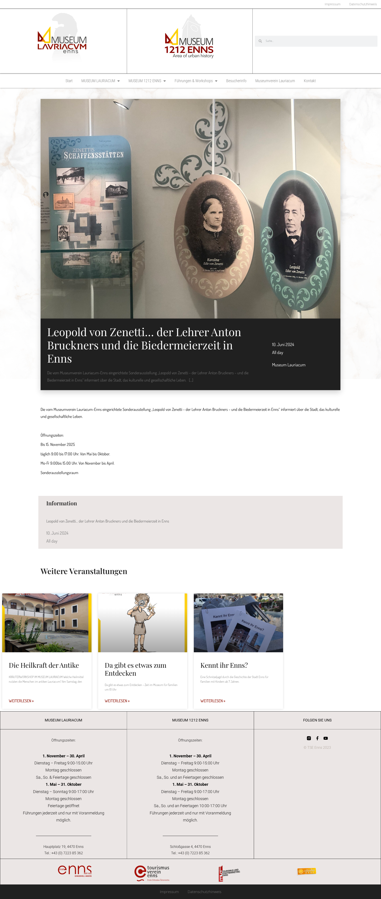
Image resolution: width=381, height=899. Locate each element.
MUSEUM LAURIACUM (98, 80)
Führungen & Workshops (194, 80)
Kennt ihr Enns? (224, 665)
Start (69, 80)
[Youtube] (326, 738)
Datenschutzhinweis (204, 891)
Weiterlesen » (21, 700)
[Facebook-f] (317, 738)
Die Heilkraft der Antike (44, 665)
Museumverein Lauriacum (275, 80)
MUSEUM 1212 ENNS (145, 80)
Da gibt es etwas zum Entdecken (135, 669)
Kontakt (310, 80)
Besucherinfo (236, 80)
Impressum (169, 891)
